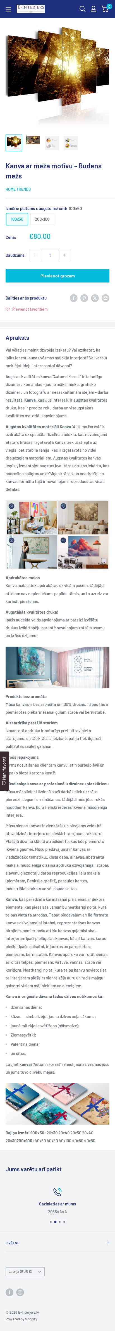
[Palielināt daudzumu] (65, 255)
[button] (27, 309)
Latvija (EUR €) (20, 1271)
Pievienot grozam (57, 275)
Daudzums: (16, 255)
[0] (104, 9)
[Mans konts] (93, 9)
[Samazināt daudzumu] (35, 255)
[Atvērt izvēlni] (8, 9)
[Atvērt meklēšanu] (83, 9)
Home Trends (18, 189)
